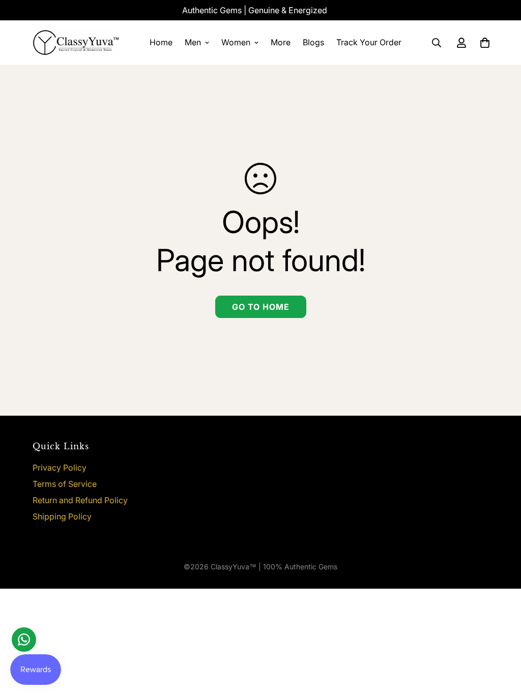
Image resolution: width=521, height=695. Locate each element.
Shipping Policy (62, 516)
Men (193, 42)
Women (235, 42)
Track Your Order (368, 42)
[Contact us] (24, 639)
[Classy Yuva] (76, 42)
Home (161, 42)
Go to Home (261, 307)
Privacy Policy (59, 467)
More (281, 42)
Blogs (313, 42)
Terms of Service (65, 484)
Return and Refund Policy (80, 500)
